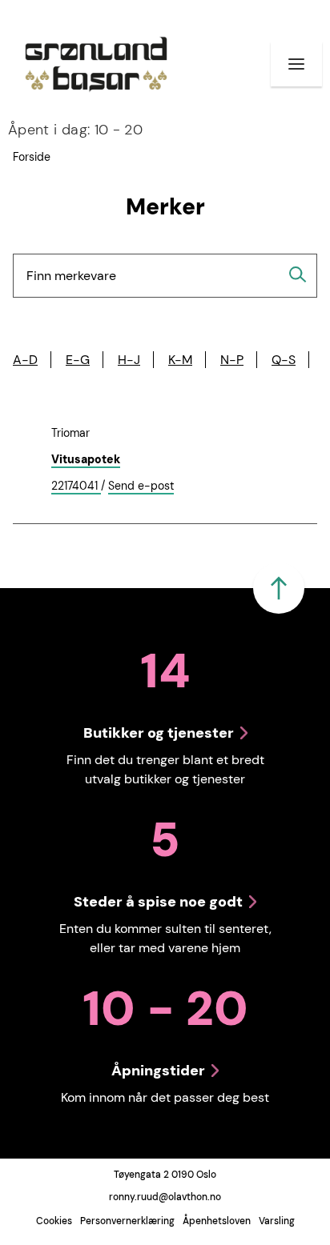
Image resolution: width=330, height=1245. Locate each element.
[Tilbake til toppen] (278, 588)
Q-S (284, 359)
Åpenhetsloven (217, 1221)
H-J (129, 359)
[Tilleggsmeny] (296, 64)
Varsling (277, 1221)
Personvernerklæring (127, 1221)
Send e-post (141, 486)
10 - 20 (75, 129)
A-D (25, 359)
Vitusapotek (85, 459)
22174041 (76, 486)
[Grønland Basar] (96, 64)
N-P (231, 359)
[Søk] (298, 274)
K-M (180, 359)
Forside (31, 157)
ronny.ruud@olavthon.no (165, 1197)
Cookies (54, 1221)
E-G (78, 359)
